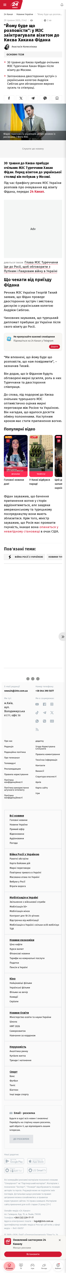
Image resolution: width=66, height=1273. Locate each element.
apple (37, 1161)
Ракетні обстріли (19, 858)
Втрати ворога (18, 886)
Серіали (14, 1001)
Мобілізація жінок (20, 911)
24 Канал (9, 14)
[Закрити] (59, 1240)
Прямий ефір (17, 829)
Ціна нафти (16, 944)
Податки (14, 962)
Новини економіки (22, 940)
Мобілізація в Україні (24, 897)
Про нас (8, 741)
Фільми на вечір (19, 992)
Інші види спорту (19, 1094)
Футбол (14, 1080)
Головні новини (18, 820)
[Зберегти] (57, 98)
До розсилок (21, 1139)
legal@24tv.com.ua (43, 1221)
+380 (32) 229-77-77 (24, 1217)
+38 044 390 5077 (45, 690)
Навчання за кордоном (22, 1035)
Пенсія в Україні (19, 967)
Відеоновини (17, 833)
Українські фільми (20, 987)
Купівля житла (18, 1055)
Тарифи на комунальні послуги (27, 958)
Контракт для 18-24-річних (24, 915)
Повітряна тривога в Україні (25, 872)
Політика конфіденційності (13, 781)
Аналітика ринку (19, 1051)
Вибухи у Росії (17, 881)
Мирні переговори (20, 867)
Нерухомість (18, 1046)
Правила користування (16, 774)
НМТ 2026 (15, 1026)
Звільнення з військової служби (27, 901)
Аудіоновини (17, 838)
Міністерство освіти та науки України (30, 1017)
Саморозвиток (18, 1030)
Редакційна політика (15, 752)
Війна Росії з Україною (24, 854)
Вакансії (40, 771)
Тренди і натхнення (20, 1060)
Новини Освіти (19, 1012)
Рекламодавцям (12, 769)
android (14, 1161)
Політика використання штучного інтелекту (16, 789)
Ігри (38, 793)
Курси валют (17, 949)
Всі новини (17, 815)
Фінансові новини (20, 953)
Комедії (14, 996)
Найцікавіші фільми (21, 983)
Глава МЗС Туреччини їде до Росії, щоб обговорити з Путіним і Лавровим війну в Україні (31, 266)
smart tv (14, 1170)
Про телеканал (12, 758)
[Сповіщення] (62, 5)
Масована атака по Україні (24, 877)
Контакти (40, 765)
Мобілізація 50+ (18, 906)
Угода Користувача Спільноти (45, 748)
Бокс (12, 1076)
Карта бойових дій (20, 863)
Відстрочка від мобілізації (24, 920)
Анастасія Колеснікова (24, 47)
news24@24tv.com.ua (16, 690)
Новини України (25, 14)
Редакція (8, 747)
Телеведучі (10, 763)
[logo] (15, 4)
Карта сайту (42, 788)
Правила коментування (48, 754)
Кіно (13, 978)
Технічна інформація (46, 760)
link (37, 704)
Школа (13, 1021)
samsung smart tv (37, 1170)
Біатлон (14, 1089)
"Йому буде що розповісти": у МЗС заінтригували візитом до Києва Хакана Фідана (49, 14)
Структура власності (46, 777)
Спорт (13, 1071)
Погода (14, 843)
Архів (38, 782)
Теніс (12, 1085)
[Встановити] (33, 1247)
